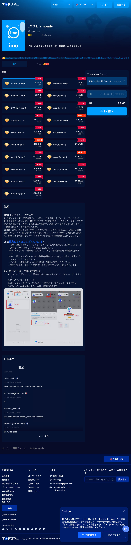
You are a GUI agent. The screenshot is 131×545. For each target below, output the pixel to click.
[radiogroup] (36, 35)
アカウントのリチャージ (100, 81)
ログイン (104, 4)
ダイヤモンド (26, 241)
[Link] (10, 5)
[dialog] (94, 524)
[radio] (33, 35)
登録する (121, 4)
